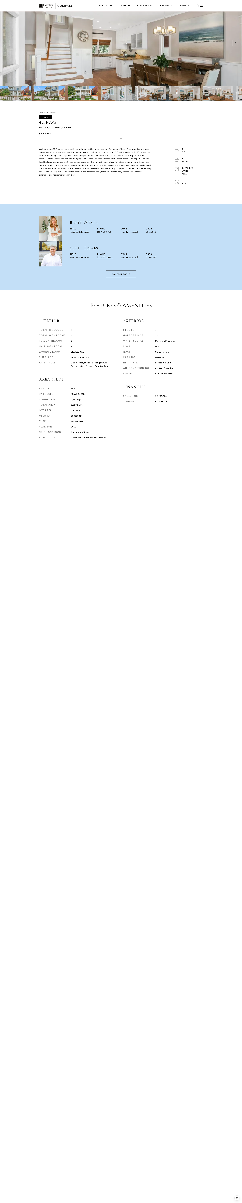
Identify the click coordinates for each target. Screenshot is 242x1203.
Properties (124, 6)
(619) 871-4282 (105, 257)
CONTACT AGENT (121, 274)
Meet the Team (105, 6)
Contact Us (184, 6)
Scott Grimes (84, 248)
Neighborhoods (145, 6)
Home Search (166, 6)
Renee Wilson (84, 222)
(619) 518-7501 (105, 232)
